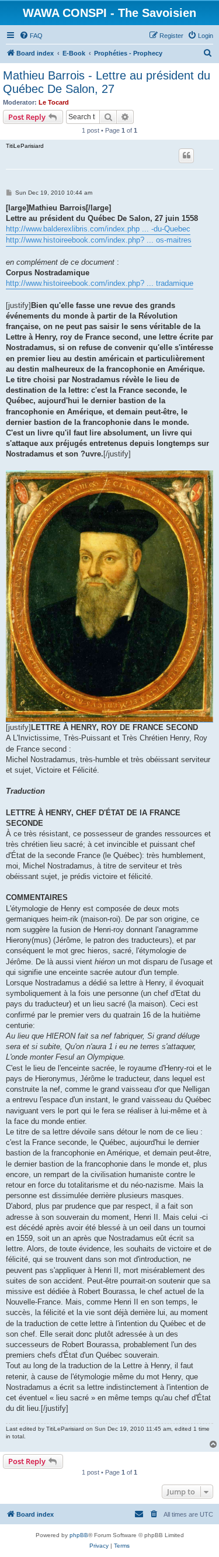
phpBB (78, 1535)
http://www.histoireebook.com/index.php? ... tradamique (99, 283)
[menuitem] (31, 36)
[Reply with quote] (186, 155)
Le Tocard (54, 102)
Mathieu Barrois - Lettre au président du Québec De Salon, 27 (106, 82)
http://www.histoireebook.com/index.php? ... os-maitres (99, 240)
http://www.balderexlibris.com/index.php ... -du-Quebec (98, 228)
